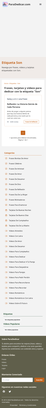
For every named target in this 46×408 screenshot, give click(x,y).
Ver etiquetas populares (12, 320)
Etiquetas (13, 83)
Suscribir (39, 380)
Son (19, 83)
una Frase (23, 99)
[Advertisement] (23, 33)
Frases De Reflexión (31, 122)
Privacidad (13, 405)
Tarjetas (4, 365)
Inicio (6, 83)
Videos (4, 362)
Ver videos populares (11, 330)
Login (4, 368)
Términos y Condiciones (27, 405)
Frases (4, 359)
